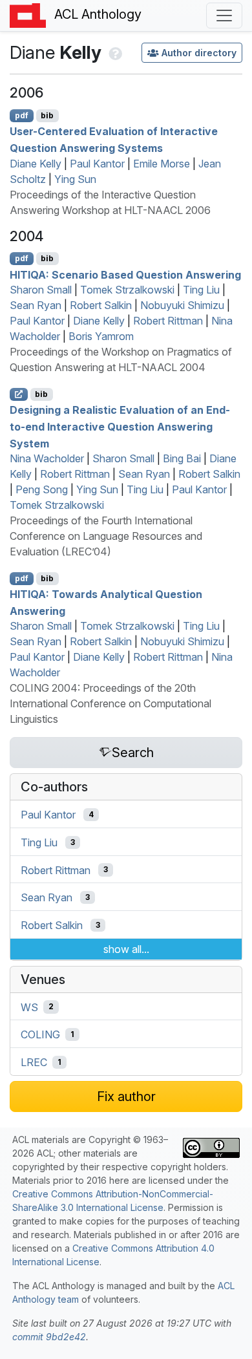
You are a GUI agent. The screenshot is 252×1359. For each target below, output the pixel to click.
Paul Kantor (97, 163)
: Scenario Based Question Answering (125, 274)
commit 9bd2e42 (49, 1336)
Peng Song (42, 489)
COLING (40, 1034)
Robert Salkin (101, 305)
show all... (126, 949)
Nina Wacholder (47, 458)
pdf (21, 115)
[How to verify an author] (114, 52)
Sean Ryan (35, 305)
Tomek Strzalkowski (127, 289)
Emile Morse (161, 163)
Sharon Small (41, 289)
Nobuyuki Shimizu (182, 305)
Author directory (199, 52)
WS (29, 1006)
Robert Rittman (168, 320)
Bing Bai (182, 458)
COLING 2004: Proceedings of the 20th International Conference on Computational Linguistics (110, 703)
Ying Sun (75, 179)
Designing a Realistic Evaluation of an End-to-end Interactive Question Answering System (120, 426)
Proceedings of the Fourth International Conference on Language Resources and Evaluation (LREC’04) (106, 536)
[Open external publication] (19, 394)
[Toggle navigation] (224, 15)
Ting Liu (201, 289)
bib (47, 115)
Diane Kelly (35, 163)
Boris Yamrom (101, 336)
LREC (34, 1062)
